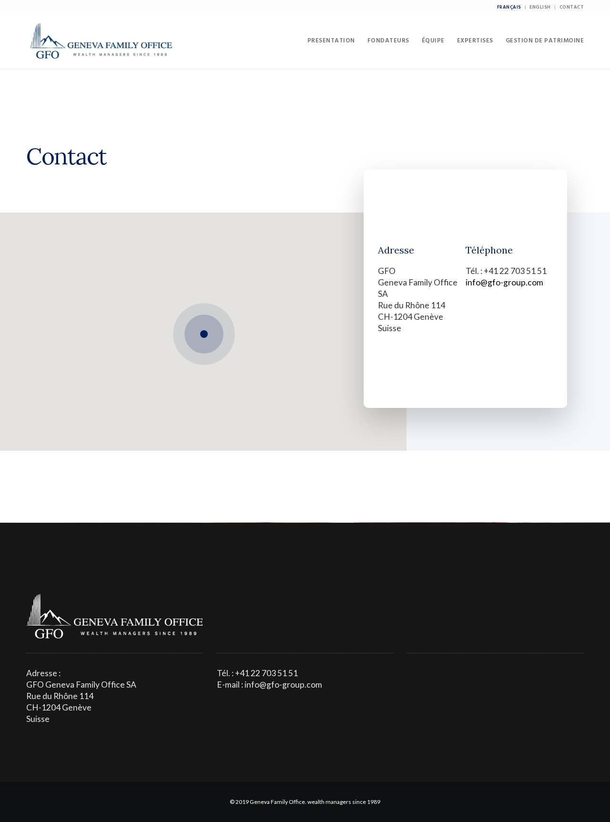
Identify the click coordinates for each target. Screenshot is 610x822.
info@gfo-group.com (504, 282)
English (540, 7)
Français (509, 7)
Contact (571, 7)
